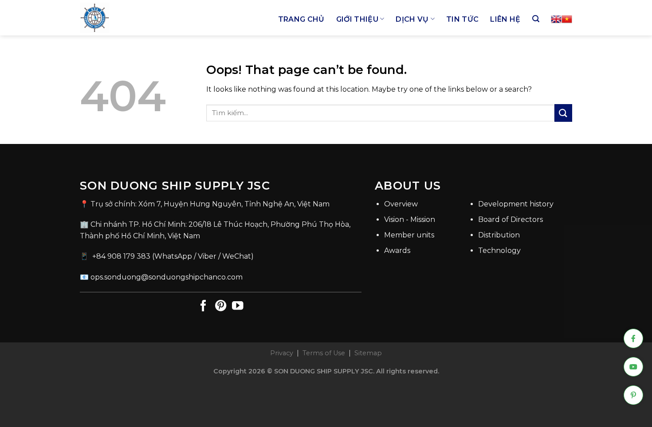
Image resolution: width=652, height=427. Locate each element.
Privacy (281, 353)
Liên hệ (505, 19)
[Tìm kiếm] (535, 18)
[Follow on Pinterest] (221, 306)
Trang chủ (301, 19)
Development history (516, 204)
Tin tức (462, 19)
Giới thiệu (357, 19)
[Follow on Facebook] (203, 306)
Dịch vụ (412, 19)
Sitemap (368, 353)
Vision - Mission (409, 219)
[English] (556, 19)
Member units (409, 235)
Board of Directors (510, 219)
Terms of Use (323, 353)
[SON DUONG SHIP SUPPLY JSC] (142, 17)
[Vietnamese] (567, 19)
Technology (499, 250)
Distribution (499, 235)
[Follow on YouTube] (238, 306)
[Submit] (563, 112)
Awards (397, 250)
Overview (401, 204)
